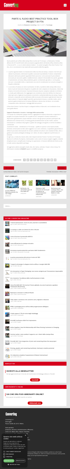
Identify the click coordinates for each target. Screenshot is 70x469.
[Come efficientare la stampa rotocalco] (7, 244)
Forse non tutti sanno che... (24, 231)
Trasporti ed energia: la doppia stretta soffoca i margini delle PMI (30, 264)
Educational (20, 245)
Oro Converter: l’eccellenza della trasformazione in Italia (27, 278)
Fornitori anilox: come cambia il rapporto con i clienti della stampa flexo (32, 334)
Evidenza (20, 288)
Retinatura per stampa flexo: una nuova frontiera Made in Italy (57, 190)
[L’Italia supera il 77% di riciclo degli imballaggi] (7, 314)
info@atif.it (23, 149)
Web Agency (28, 459)
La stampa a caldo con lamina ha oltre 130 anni (24, 229)
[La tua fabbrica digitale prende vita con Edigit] (12, 184)
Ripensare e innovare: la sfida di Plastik (22, 292)
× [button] (25, 435)
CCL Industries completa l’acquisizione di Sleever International (29, 355)
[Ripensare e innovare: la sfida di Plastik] (7, 294)
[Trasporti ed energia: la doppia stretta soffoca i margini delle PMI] (7, 265)
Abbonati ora (35, 403)
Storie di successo (22, 224)
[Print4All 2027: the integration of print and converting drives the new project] (7, 342)
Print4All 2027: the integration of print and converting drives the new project (33, 341)
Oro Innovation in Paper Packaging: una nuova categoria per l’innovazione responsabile (36, 271)
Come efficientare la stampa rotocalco (21, 243)
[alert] (14, 450)
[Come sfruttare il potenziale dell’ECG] (7, 238)
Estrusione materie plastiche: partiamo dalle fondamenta (27, 250)
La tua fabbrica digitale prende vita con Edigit (11, 192)
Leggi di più (21, 448)
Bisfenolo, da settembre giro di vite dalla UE (26, 189)
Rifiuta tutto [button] (20, 460)
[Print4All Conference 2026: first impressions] (7, 321)
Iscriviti (35, 380)
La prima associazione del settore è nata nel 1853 (25, 257)
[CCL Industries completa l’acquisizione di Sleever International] (7, 356)
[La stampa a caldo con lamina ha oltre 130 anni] (7, 231)
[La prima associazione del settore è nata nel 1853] (7, 258)
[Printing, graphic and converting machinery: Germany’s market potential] (7, 349)
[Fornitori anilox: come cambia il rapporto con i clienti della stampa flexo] (7, 335)
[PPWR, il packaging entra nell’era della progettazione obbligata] (7, 308)
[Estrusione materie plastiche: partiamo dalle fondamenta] (7, 251)
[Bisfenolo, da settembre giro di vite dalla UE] (27, 183)
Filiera (19, 273)
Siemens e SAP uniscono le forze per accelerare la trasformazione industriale (42, 191)
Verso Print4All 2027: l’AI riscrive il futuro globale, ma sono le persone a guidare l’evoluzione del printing (34, 285)
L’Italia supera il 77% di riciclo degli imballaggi (24, 313)
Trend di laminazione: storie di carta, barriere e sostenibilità (28, 222)
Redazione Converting (30, 25)
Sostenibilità (20, 308)
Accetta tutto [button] (8, 460)
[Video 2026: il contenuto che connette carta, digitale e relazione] (7, 301)
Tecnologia (49, 25)
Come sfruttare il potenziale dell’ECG (21, 236)
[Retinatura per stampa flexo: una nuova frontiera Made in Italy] (58, 183)
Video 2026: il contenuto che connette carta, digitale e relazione (29, 299)
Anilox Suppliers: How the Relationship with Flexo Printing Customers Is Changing (34, 327)
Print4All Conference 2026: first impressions (23, 320)
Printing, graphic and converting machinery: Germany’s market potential (32, 348)
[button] (14, 465)
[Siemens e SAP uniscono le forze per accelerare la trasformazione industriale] (43, 183)
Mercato (20, 266)
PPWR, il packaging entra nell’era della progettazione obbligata (29, 306)
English (19, 322)
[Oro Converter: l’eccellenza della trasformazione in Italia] (7, 279)
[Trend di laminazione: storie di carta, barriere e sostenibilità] (7, 224)
